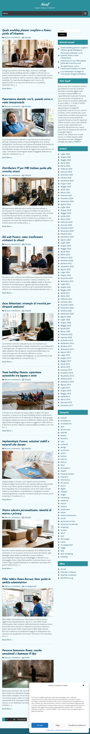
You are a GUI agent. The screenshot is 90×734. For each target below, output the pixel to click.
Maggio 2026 (66, 160)
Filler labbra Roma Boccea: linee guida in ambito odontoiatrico (26, 580)
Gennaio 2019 (66, 370)
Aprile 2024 (65, 216)
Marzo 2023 (65, 254)
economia (65, 450)
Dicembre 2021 (67, 278)
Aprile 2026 (65, 163)
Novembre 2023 (67, 231)
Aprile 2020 (65, 328)
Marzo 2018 (65, 399)
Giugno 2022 (66, 275)
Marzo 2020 (65, 331)
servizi (63, 518)
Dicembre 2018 (67, 373)
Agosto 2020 (66, 316)
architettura (66, 421)
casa (62, 441)
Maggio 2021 (66, 290)
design (63, 447)
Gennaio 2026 (66, 172)
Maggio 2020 (66, 325)
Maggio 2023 (66, 248)
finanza (64, 462)
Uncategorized (30, 586)
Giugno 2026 (66, 157)
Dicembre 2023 (67, 228)
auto (62, 426)
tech (62, 536)
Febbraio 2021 (66, 299)
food (62, 465)
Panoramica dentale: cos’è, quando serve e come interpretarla (72, 55)
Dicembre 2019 (67, 340)
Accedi (63, 569)
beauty (63, 435)
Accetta (40, 725)
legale (63, 489)
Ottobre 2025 (66, 178)
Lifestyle (27, 37)
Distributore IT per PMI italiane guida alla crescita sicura (73, 62)
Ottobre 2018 (66, 379)
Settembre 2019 (67, 349)
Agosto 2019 (66, 352)
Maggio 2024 (66, 213)
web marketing (67, 554)
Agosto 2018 (66, 384)
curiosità (64, 444)
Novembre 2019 (67, 343)
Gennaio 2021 (66, 302)
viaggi (63, 548)
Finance (64, 459)
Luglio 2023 (65, 243)
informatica (65, 480)
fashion (64, 456)
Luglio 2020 (65, 319)
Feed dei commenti (68, 575)
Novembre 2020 (67, 308)
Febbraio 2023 (66, 257)
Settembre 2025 (67, 180)
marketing (65, 497)
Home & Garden (67, 474)
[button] (83, 685)
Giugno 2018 (66, 390)
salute (63, 512)
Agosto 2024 (66, 204)
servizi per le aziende (69, 524)
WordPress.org (67, 578)
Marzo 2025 (65, 192)
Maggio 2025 (66, 186)
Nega (58, 725)
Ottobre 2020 (66, 311)
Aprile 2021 (65, 293)
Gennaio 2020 (66, 337)
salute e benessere (68, 515)
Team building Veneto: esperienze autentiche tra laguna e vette (21, 374)
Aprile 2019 (65, 364)
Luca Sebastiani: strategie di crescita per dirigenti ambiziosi (73, 72)
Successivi (21, 719)
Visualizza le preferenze (77, 725)
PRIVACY (77, 141)
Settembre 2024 (67, 201)
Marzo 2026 (65, 166)
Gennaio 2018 (66, 402)
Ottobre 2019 (66, 346)
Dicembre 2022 (67, 260)
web (62, 551)
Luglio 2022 (65, 272)
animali (64, 418)
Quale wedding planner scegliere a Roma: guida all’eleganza (74, 48)
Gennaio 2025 (66, 195)
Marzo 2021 (65, 296)
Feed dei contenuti (68, 572)
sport (63, 533)
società (64, 530)
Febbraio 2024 (66, 222)
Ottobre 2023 (66, 234)
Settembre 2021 (67, 281)
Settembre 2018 (67, 382)
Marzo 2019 (65, 367)
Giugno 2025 (66, 183)
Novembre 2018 (67, 376)
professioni (65, 509)
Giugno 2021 (66, 287)
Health (27, 657)
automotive (65, 429)
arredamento (66, 423)
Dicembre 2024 (67, 198)
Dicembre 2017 (67, 405)
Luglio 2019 (65, 355)
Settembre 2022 (67, 266)
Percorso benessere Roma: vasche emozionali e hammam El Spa (22, 652)
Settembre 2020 (67, 314)
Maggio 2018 (66, 393)
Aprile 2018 (65, 396)
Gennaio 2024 (66, 225)
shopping (64, 527)
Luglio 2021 (65, 284)
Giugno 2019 (66, 358)
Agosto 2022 (66, 269)
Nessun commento (12, 37)
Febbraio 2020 (66, 334)
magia (63, 494)
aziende (64, 432)
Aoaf (45, 4)
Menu (5, 13)
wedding (64, 557)
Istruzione (65, 483)
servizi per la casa (68, 521)
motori (63, 503)
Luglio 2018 (65, 387)
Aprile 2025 (65, 189)
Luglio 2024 (65, 207)
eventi (63, 453)
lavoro (63, 486)
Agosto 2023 (66, 240)
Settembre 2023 (67, 237)
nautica (64, 506)
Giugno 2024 (66, 210)
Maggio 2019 (66, 361)
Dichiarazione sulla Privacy (63, 730)
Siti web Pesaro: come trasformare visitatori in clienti (22, 238)
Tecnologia (65, 539)
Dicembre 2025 (67, 175)
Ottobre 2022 (66, 263)
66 (14, 719)
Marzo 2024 (65, 219)
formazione (65, 468)
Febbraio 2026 (66, 169)
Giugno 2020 (66, 322)
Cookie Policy (50, 730)
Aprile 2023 (65, 251)
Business (64, 438)
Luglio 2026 (65, 154)
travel (63, 542)
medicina (64, 500)
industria (64, 477)
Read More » (7, 88)
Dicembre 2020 (67, 305)
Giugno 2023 (66, 246)
